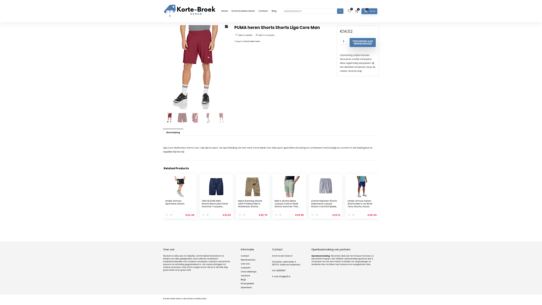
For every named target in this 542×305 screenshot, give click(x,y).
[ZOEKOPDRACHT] (340, 11)
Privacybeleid (247, 283)
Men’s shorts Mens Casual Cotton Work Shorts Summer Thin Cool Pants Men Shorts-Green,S (286, 206)
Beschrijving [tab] (173, 132)
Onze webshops (248, 271)
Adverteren (246, 287)
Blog (274, 11)
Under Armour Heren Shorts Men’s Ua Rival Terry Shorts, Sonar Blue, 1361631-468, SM (360, 205)
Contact (263, 11)
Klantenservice (248, 259)
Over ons (245, 263)
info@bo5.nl (284, 276)
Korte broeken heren (243, 11)
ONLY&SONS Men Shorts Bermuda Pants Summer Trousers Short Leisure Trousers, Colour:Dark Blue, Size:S (215, 206)
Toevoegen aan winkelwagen (362, 42)
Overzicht (245, 267)
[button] (226, 26)
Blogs (243, 279)
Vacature (245, 275)
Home (224, 11)
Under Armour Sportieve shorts (174, 202)
